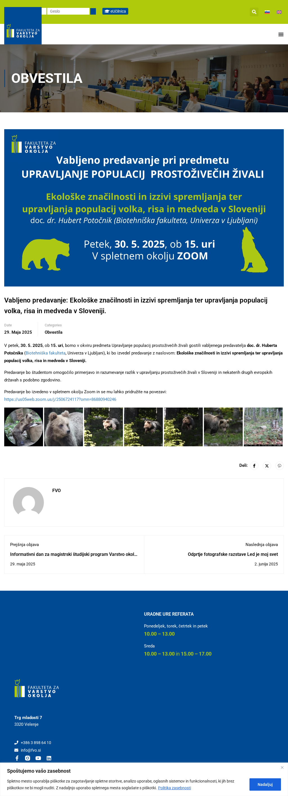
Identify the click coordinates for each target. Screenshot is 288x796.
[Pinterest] (279, 465)
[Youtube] (38, 758)
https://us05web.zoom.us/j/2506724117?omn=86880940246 (60, 399)
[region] (144, 779)
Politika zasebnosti (174, 788)
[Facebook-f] (16, 758)
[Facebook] (254, 465)
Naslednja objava (262, 544)
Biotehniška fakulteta (46, 353)
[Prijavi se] (93, 11)
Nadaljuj (265, 784)
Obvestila (53, 332)
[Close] (282, 767)
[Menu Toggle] (281, 34)
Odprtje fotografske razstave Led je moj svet (233, 554)
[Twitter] (267, 465)
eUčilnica (118, 11)
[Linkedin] (48, 758)
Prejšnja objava (24, 544)
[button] (254, 12)
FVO (56, 490)
